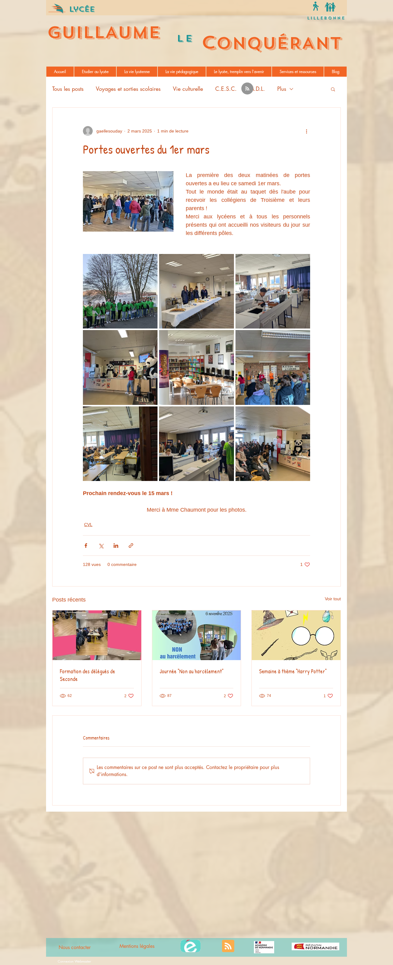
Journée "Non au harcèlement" (192, 671)
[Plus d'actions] (306, 131)
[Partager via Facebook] (86, 545)
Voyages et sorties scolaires (128, 88)
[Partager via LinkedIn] (116, 545)
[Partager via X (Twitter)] (101, 545)
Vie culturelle (188, 88)
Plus (281, 88)
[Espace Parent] (330, 7)
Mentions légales (136, 946)
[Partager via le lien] (131, 545)
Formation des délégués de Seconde (87, 675)
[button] (95, 72)
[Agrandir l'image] (120, 291)
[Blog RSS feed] (247, 89)
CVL (88, 524)
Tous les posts (68, 88)
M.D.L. (257, 88)
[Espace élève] (316, 6)
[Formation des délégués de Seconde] (97, 635)
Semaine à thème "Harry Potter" (293, 671)
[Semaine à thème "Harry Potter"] (296, 635)
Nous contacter (75, 947)
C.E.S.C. (226, 88)
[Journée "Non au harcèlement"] (196, 635)
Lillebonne (326, 18)
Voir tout (333, 598)
